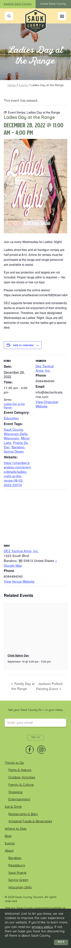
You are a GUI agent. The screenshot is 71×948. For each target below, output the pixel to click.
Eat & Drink (13, 807)
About (9, 850)
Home (12, 85)
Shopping (15, 792)
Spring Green (14, 451)
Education (11, 418)
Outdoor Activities (21, 777)
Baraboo (18, 447)
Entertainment (19, 799)
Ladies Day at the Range (14, 405)
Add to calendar (23, 345)
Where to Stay (16, 828)
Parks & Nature (19, 770)
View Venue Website (19, 581)
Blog (8, 836)
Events (23, 85)
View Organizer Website (47, 403)
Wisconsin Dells (15, 433)
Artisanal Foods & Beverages (30, 821)
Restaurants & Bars (23, 814)
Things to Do (14, 763)
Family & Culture (21, 785)
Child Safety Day (18, 655)
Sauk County (13, 429)
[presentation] (35, 626)
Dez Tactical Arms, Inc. (45, 368)
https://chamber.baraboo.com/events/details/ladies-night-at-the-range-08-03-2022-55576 (17, 473)
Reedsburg (16, 865)
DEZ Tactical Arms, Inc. (21, 550)
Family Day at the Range (23, 686)
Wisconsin (11, 438)
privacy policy (42, 927)
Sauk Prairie (17, 873)
